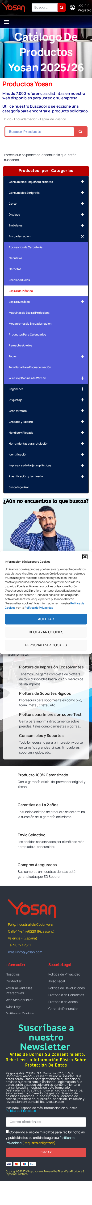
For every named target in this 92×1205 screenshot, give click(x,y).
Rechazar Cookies (46, 632)
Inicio (8, 119)
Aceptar (46, 618)
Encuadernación (26, 119)
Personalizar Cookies (46, 645)
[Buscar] (62, 7)
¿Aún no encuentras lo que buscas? (46, 501)
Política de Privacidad (21, 1110)
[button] (85, 556)
